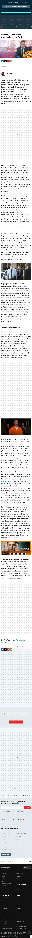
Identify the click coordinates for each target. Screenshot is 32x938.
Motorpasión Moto (20, 900)
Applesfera (4, 881)
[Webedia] (6, 869)
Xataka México (5, 921)
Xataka (3, 876)
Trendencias (4, 908)
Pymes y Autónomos (21, 910)
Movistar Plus (19, 836)
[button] (10, 73)
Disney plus (4, 836)
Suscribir (27, 808)
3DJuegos (18, 876)
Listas (17, 839)
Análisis (25, 646)
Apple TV (4, 842)
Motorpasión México (21, 928)
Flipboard (8, 61)
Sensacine (18, 887)
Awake (26, 245)
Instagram (17, 819)
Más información (13, 936)
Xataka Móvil (5, 878)
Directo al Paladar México (7, 928)
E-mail (11, 61)
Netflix (3, 839)
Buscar (29, 860)
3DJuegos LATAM (20, 921)
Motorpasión (19, 897)
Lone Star (22, 92)
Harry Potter (6, 27)
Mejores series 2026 (16, 795)
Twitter (5, 61)
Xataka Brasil (5, 924)
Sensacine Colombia (21, 926)
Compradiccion (5, 913)
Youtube (14, 819)
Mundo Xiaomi (5, 885)
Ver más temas (6, 854)
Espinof (18, 889)
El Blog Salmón (19, 908)
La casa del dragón (21, 846)
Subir (25, 867)
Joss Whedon (26, 27)
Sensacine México (20, 924)
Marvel (12, 27)
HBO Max (4, 846)
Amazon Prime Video (21, 833)
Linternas (18, 849)
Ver (16, 722)
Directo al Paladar (6, 897)
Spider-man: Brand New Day (8, 849)
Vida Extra (18, 878)
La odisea (18, 842)
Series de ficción (11, 646)
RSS (21, 819)
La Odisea (18, 27)
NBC (19, 646)
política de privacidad (20, 811)
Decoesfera (4, 910)
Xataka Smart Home (6, 883)
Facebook (2, 61)
